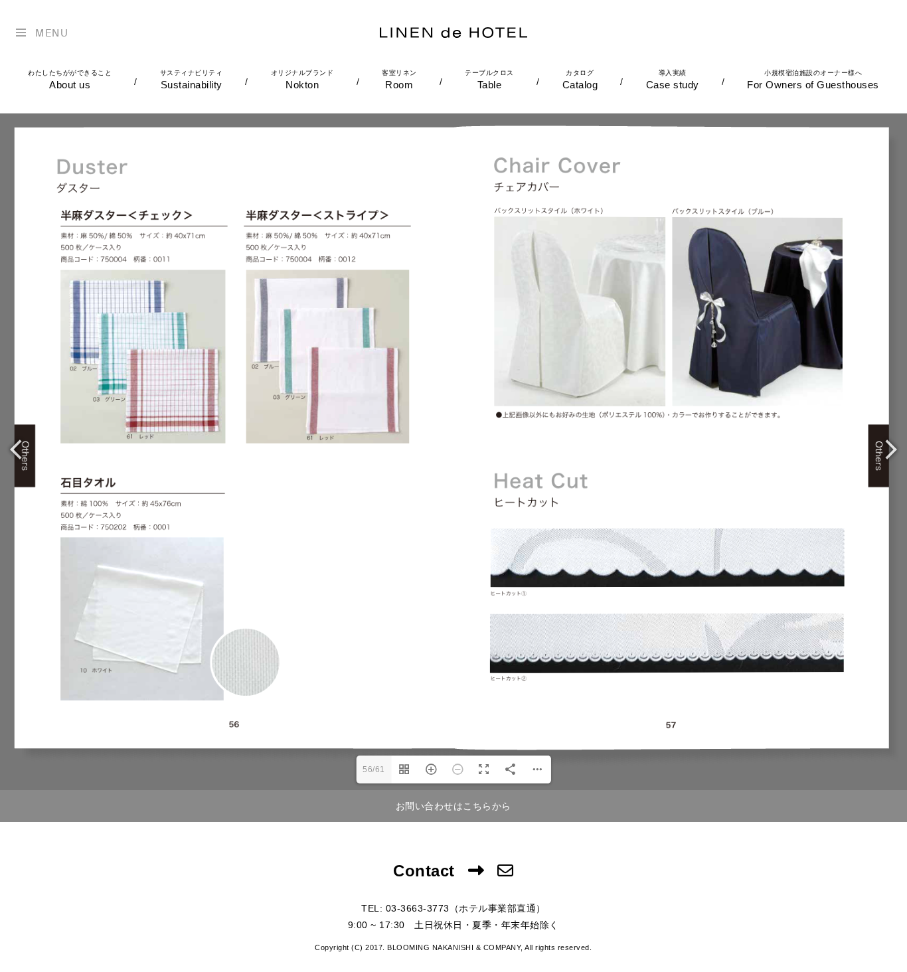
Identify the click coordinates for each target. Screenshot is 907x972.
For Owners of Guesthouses (813, 79)
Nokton (302, 79)
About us (70, 79)
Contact (424, 871)
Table (489, 79)
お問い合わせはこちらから (453, 806)
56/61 (374, 769)
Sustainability (191, 79)
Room (399, 79)
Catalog (580, 79)
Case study (672, 79)
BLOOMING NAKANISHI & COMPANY (454, 947)
